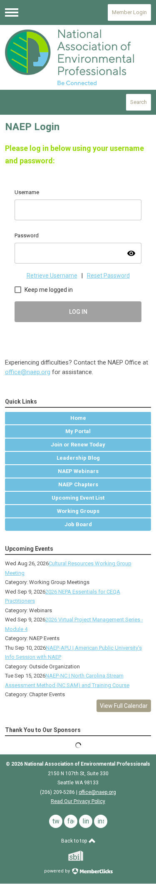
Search (138, 102)
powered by (57, 871)
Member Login (129, 12)
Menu (11, 12)
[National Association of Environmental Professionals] (78, 57)
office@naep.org (27, 372)
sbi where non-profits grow (86, 855)
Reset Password (108, 275)
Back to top (74, 841)
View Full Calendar (124, 705)
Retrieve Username (52, 275)
